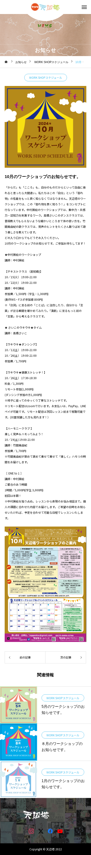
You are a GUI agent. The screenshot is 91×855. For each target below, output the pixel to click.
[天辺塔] (45, 7)
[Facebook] (50, 831)
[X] (41, 831)
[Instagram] (31, 831)
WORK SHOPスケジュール (45, 77)
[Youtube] (60, 831)
